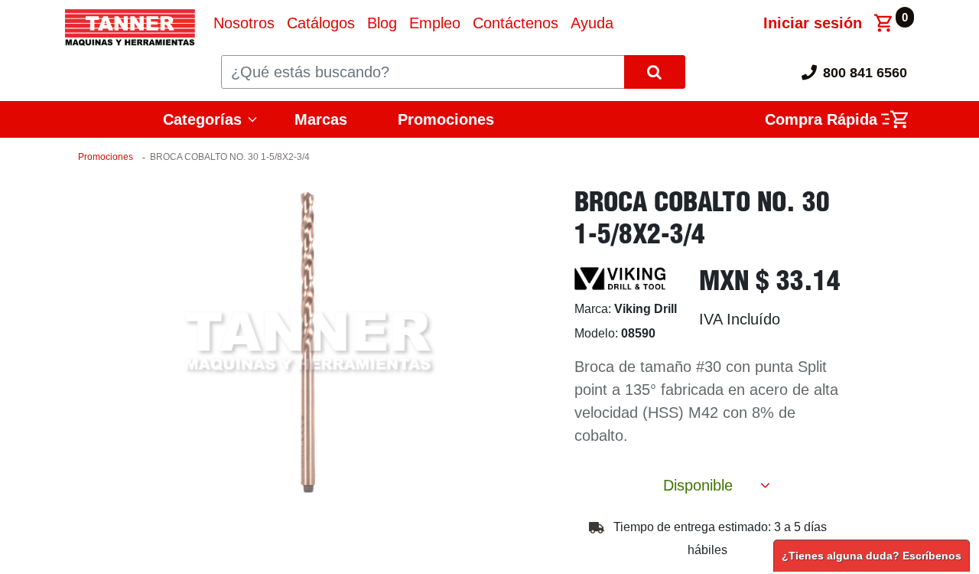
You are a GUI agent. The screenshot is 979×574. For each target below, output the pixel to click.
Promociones (446, 119)
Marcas (320, 119)
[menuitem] (244, 23)
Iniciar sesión (812, 23)
